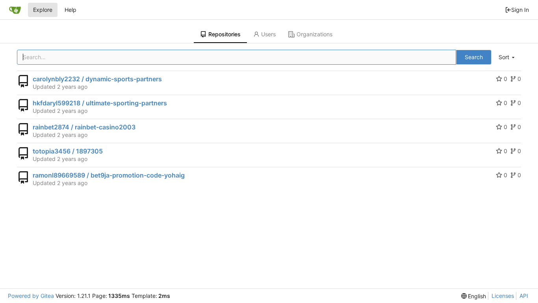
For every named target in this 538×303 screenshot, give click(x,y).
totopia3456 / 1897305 (68, 151)
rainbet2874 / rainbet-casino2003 (84, 127)
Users (268, 34)
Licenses (503, 295)
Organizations (314, 34)
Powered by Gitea (31, 295)
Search (474, 57)
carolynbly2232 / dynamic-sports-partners (97, 79)
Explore (42, 9)
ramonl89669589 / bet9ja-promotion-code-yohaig (109, 175)
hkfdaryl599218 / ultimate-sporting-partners (100, 103)
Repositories (224, 34)
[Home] (15, 10)
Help (70, 9)
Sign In (520, 9)
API (523, 295)
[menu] (507, 57)
